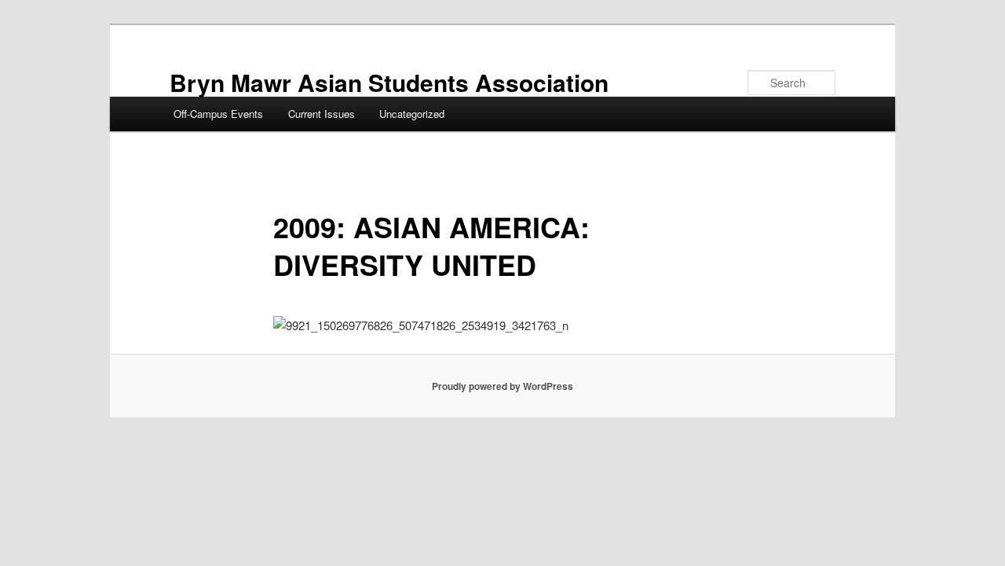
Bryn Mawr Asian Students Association (389, 82)
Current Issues (321, 113)
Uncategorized (411, 113)
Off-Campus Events (218, 113)
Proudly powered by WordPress (502, 386)
